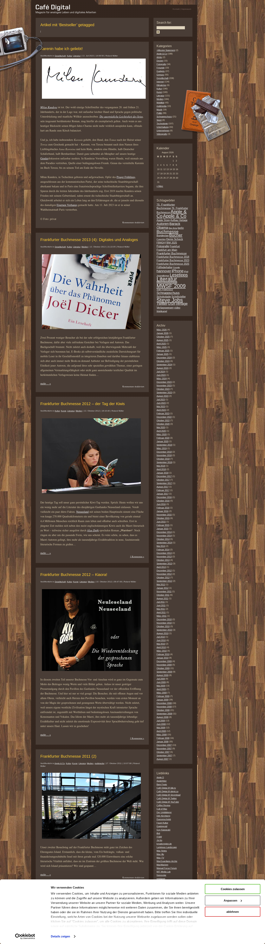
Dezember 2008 (164, 703)
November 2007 (164, 748)
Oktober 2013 (163, 560)
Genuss (160, 74)
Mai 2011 (161, 609)
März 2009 (162, 693)
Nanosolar (161, 875)
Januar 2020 (162, 441)
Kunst (63, 411)
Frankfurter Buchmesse (172, 253)
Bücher (175, 235)
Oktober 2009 (163, 668)
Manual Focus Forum (167, 868)
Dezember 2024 (164, 357)
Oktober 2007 (163, 752)
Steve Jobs (170, 300)
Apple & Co (60, 763)
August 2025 (162, 340)
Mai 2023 (161, 406)
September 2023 (164, 392)
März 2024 (162, 378)
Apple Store (163, 220)
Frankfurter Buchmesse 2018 (173, 257)
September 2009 (164, 672)
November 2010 (164, 623)
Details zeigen (60, 936)
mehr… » (45, 383)
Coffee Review (163, 805)
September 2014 (164, 542)
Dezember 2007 (164, 745)
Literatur (77, 56)
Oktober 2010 (163, 626)
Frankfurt (175, 246)
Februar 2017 (163, 490)
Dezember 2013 (164, 553)
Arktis (159, 57)
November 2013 (164, 556)
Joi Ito (159, 840)
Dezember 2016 (164, 497)
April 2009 (161, 689)
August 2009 (162, 675)
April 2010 (161, 647)
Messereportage (167, 282)
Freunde (161, 68)
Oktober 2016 (163, 501)
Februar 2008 (163, 738)
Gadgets (161, 71)
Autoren (163, 224)
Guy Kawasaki (163, 830)
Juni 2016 (161, 504)
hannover (164, 271)
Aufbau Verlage (178, 220)
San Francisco (165, 289)
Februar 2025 (163, 350)
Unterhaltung (163, 127)
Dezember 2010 (164, 619)
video (177, 307)
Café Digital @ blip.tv (166, 788)
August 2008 (162, 717)
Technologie (162, 123)
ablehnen (232, 911)
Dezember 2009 (164, 661)
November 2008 (164, 706)
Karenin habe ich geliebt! (61, 49)
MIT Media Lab (164, 872)
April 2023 (161, 410)
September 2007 (164, 755)
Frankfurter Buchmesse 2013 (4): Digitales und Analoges (89, 240)
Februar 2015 (163, 525)
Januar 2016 (162, 511)
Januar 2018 (162, 473)
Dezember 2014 (164, 532)
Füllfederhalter (164, 267)
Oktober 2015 (163, 518)
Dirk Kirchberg (163, 816)
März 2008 (162, 734)
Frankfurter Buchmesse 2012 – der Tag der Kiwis (82, 404)
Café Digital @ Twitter (167, 798)
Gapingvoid (162, 826)
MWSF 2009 (171, 286)
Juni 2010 (161, 640)
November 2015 (164, 514)
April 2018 (161, 469)
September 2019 (164, 445)
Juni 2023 (161, 403)
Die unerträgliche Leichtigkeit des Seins (121, 116)
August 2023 (162, 396)
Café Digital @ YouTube (168, 802)
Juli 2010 (161, 637)
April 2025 (161, 343)
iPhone (178, 271)
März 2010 (162, 651)
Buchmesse (167, 231)
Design (160, 61)
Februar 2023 (163, 413)
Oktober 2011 (163, 595)
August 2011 (162, 598)
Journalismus (163, 275)
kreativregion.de (164, 844)
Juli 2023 (161, 399)
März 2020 (162, 434)
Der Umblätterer (164, 812)
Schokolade (164, 296)
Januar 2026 (162, 333)
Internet (160, 81)
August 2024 (162, 368)
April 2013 (161, 567)
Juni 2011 (161, 605)
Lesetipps (179, 274)
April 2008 (161, 731)
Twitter (162, 304)
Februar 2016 (163, 508)
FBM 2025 (171, 242)
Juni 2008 (161, 724)
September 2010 (164, 630)
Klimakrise (161, 85)
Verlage (182, 304)
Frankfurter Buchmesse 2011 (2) (68, 756)
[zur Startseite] (66, 13)
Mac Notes (162, 851)
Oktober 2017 (163, 480)
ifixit (158, 833)
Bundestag (163, 235)
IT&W (159, 837)
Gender (44, 158)
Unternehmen (163, 130)
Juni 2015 (161, 521)
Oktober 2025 (163, 336)
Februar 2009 (163, 696)
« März (160, 186)
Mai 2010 (161, 644)
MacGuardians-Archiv (167, 861)
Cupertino (161, 239)
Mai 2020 (161, 427)
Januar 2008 (162, 741)
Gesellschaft (60, 56)
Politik (159, 113)
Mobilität (160, 102)
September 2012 (164, 581)
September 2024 (164, 364)
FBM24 (161, 242)
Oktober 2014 (163, 539)
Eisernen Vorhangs (67, 205)
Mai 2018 (161, 466)
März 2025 (162, 347)
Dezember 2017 (164, 476)
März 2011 (161, 616)
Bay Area (173, 228)
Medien (84, 247)
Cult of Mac (162, 809)
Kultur (69, 56)
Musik (159, 109)
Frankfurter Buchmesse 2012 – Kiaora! (73, 574)
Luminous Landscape (167, 847)
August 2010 (162, 633)
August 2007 (162, 759)
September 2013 (164, 563)
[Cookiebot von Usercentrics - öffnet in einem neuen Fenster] (25, 936)
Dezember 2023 (164, 382)
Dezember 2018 (164, 452)
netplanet (161, 878)
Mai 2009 (161, 686)
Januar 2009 (162, 699)
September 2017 (164, 483)
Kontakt (176, 9)
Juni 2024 (161, 375)
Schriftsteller (178, 296)
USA (171, 304)
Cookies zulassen (233, 889)
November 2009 (164, 665)
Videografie (162, 134)
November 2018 (164, 455)
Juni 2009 (161, 682)
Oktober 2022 (163, 420)
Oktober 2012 (163, 577)
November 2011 (164, 591)
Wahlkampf (162, 311)
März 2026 (162, 329)
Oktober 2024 (163, 361)
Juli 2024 (161, 371)
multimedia (99, 763)
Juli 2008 (161, 720)
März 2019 (162, 448)
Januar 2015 (162, 528)
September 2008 (164, 713)
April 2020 (161, 431)
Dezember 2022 (164, 417)
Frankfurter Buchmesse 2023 (173, 260)
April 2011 (161, 612)
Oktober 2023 (163, 389)
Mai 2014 (161, 546)
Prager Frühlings (126, 177)
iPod (186, 271)
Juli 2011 (161, 602)
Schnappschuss (164, 116)
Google (176, 267)
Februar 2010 (163, 654)
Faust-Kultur (162, 823)
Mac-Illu (160, 854)
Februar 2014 (163, 549)
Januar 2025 (162, 354)
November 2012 (164, 574)
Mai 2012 (161, 584)
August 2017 (162, 487)
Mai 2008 (161, 727)
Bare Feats (162, 784)
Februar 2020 (163, 438)
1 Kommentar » (137, 556)
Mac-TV (160, 858)
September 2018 (164, 462)
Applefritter (162, 781)
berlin (181, 228)
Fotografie (161, 64)
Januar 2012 (162, 588)
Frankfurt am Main (167, 250)
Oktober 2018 (163, 459)
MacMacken (162, 865)
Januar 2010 (162, 658)
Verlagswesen (165, 307)
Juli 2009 (161, 679)
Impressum (186, 9)
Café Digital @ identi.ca (167, 791)
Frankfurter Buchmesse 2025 (173, 264)
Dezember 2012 (164, 570)
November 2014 (164, 535)
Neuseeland (82, 511)
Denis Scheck (174, 239)
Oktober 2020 (163, 424)
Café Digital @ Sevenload (168, 795)
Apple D (160, 777)
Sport (159, 120)
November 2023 (164, 385)
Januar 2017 (162, 494)
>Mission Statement (166, 50)
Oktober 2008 (163, 710)
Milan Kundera (48, 107)
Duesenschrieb (164, 819)
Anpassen (230, 900)
